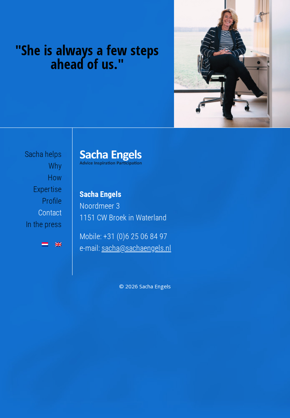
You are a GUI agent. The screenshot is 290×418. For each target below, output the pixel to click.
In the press (44, 224)
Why (55, 166)
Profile (52, 201)
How (55, 177)
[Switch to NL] (45, 244)
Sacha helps (43, 154)
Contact (50, 212)
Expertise (47, 189)
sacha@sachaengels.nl (136, 248)
